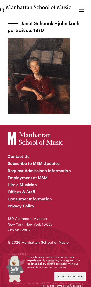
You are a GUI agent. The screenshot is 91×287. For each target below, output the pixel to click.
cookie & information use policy (46, 266)
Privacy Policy (21, 205)
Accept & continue (70, 276)
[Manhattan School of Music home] (38, 7)
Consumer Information (30, 198)
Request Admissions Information (39, 170)
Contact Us (18, 156)
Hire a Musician (22, 184)
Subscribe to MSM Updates (34, 163)
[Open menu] (81, 7)
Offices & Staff (21, 191)
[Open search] (2, 7)
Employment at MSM (28, 177)
